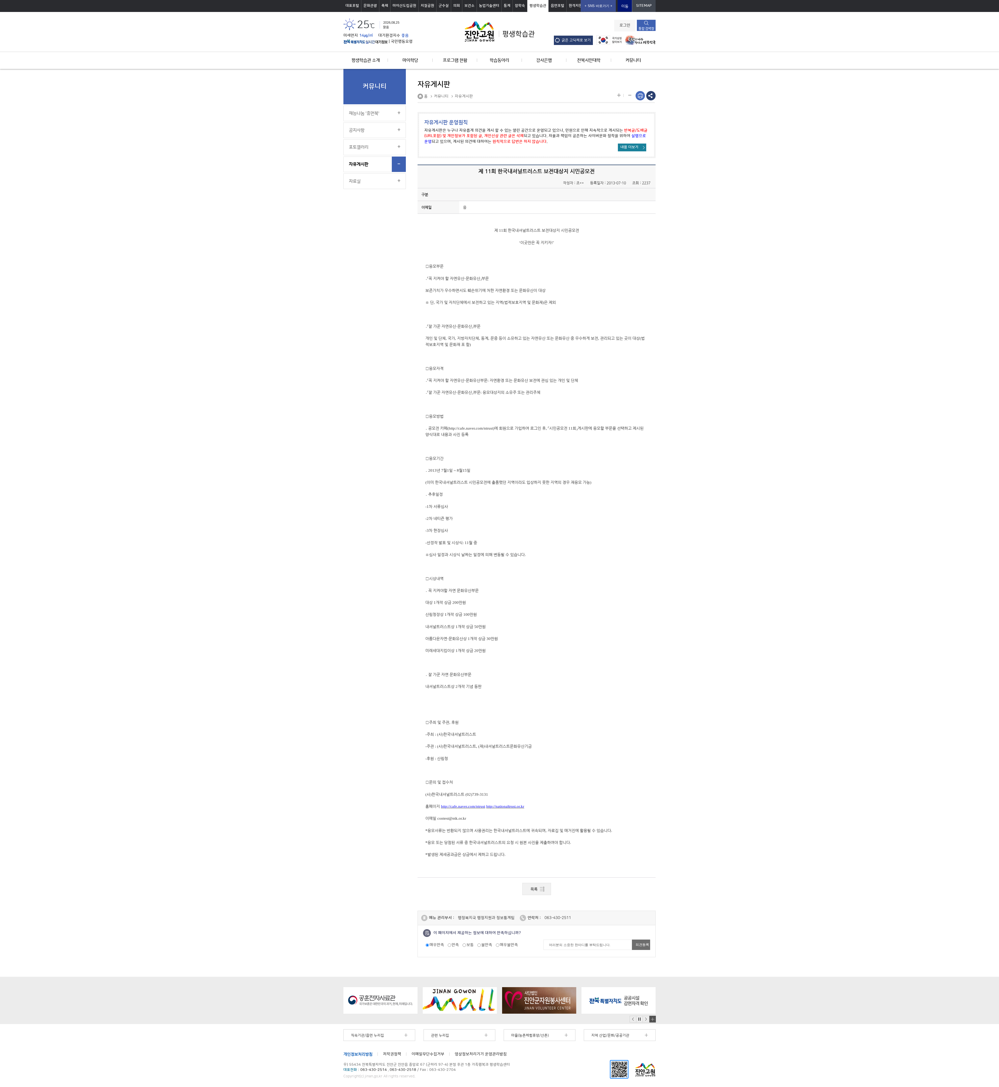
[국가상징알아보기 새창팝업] (608, 40)
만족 (455, 945)
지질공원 (427, 6)
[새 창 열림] (365, 42)
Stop (639, 1019)
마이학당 (410, 60)
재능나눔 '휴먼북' (364, 113)
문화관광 (370, 6)
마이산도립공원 (404, 6)
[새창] (619, 1069)
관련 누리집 (440, 1035)
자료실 (355, 181)
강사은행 (544, 60)
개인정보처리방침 (358, 1054)
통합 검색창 (646, 28)
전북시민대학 (588, 60)
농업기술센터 (489, 6)
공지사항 (356, 130)
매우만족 (437, 945)
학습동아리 (499, 60)
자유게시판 (358, 164)
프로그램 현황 (455, 60)
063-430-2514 (373, 1070)
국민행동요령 (402, 42)
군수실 (444, 6)
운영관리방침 (481, 1054)
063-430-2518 (403, 1070)
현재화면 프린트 (640, 95)
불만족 (486, 945)
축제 (384, 6)
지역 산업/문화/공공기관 (610, 1035)
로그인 (624, 25)
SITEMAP (644, 6)
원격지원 (575, 6)
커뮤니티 (633, 60)
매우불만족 (509, 945)
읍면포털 (557, 6)
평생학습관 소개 (365, 60)
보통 (470, 945)
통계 (507, 6)
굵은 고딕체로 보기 (576, 40)
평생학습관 (537, 6)
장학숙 (520, 6)
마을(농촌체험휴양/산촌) (530, 1035)
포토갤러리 (358, 147)
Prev (633, 1019)
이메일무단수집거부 (428, 1054)
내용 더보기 (629, 147)
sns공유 (651, 95)
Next (646, 1019)
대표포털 (352, 6)
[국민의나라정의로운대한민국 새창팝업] (639, 40)
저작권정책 (392, 1054)
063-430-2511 (558, 918)
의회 (456, 6)
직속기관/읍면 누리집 (367, 1035)
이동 (625, 6)
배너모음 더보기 (652, 1019)
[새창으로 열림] (380, 1000)
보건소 (469, 6)
